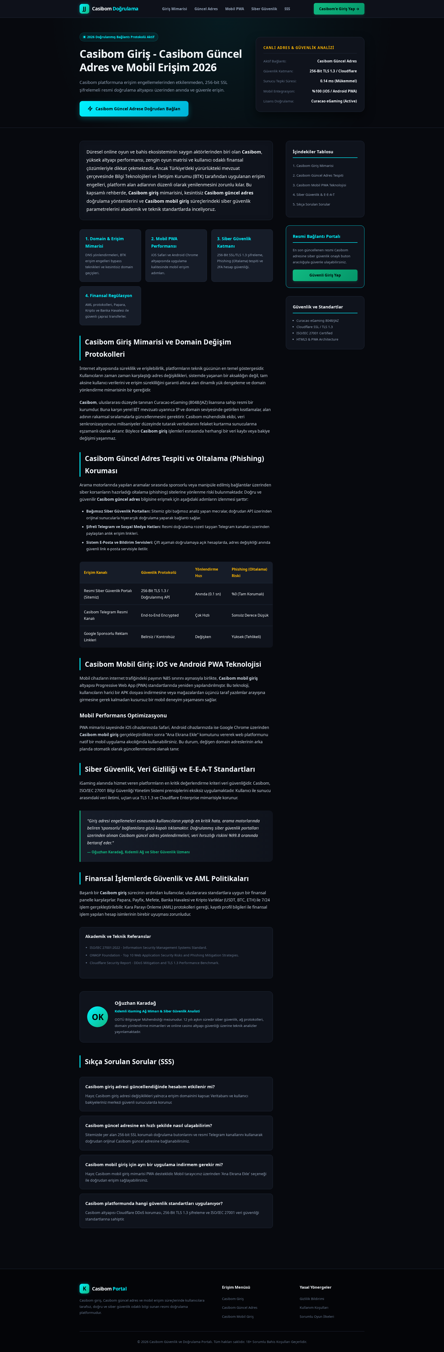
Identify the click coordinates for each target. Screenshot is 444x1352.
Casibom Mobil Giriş (238, 1316)
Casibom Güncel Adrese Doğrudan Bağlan (138, 108)
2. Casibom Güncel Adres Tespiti (318, 175)
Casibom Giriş (233, 1299)
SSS (287, 8)
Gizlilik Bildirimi (312, 1299)
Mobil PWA (234, 8)
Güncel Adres (206, 8)
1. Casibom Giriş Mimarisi (313, 165)
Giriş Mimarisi (174, 8)
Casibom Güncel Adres (239, 1307)
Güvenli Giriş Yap (325, 275)
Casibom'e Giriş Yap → (339, 8)
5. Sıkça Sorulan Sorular (311, 204)
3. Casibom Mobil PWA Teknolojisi (319, 185)
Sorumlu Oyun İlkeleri (317, 1316)
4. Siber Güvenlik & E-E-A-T (314, 194)
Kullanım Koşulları (314, 1307)
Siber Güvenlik (264, 8)
